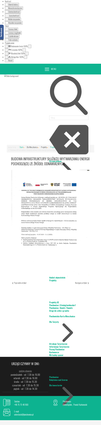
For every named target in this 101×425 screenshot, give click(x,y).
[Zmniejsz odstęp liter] (6, 57)
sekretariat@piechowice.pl (24, 414)
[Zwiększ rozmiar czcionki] (24, 50)
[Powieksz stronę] (29, 46)
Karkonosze (54, 352)
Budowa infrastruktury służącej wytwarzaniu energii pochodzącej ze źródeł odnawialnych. (50, 161)
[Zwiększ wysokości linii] (27, 53)
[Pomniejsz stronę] (6, 46)
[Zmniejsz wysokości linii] (6, 53)
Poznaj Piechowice (56, 349)
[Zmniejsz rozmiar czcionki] (6, 50)
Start (21, 147)
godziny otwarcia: (25, 371)
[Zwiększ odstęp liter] (25, 57)
